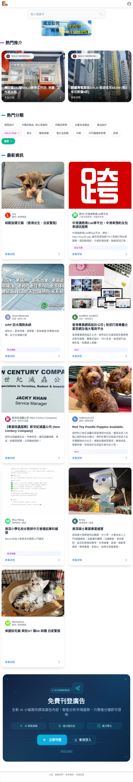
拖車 (115, 133)
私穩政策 (80, 775)
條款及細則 (66, 751)
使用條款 (69, 775)
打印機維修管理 (97, 133)
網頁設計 (9, 124)
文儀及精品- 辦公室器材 (34, 124)
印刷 (78, 133)
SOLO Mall (11, 133)
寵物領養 (44, 133)
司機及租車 (61, 124)
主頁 (51, 775)
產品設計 (102, 124)
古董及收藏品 (82, 124)
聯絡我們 (59, 775)
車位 (29, 133)
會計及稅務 (62, 133)
